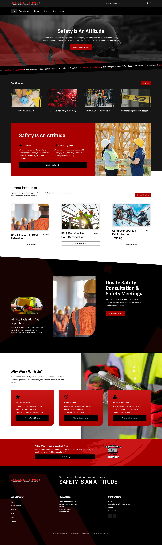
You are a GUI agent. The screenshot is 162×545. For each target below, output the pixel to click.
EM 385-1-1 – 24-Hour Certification (72, 235)
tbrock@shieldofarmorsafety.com (119, 504)
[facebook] (110, 516)
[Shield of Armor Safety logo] (25, 3)
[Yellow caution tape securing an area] (135, 90)
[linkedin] (114, 516)
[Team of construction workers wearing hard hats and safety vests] (30, 205)
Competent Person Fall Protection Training (124, 234)
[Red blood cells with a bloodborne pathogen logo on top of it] (62, 90)
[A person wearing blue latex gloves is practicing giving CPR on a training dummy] (26, 90)
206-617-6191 (113, 510)
